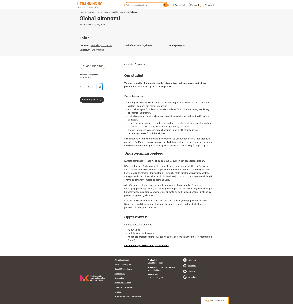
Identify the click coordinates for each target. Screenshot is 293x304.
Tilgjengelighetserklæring (125, 287)
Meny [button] (210, 5)
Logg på (118, 292)
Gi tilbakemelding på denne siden (128, 296)
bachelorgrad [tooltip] (148, 233)
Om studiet (128, 64)
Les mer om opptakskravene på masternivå (146, 245)
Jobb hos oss (120, 274)
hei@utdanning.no (155, 277)
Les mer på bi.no (90, 99)
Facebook (192, 260)
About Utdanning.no (123, 264)
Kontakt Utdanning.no (123, 269)
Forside (82, 12)
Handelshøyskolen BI (119, 12)
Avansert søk (180, 5)
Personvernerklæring (123, 283)
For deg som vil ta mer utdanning (98, 12)
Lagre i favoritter (94, 65)
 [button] (146, 256)
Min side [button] (193, 5)
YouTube (191, 271)
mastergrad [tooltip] (206, 236)
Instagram (192, 266)
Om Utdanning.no (122, 260)
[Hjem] (99, 3)
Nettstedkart (119, 278)
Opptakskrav (140, 64)
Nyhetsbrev (192, 277)
